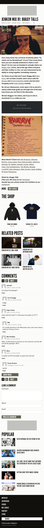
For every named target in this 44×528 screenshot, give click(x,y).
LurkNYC (5, 169)
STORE (4, 514)
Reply (3, 293)
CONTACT (4, 511)
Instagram (6, 184)
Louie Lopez (12, 162)
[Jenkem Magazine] (22, 2)
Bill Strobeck (25, 159)
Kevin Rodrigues (10, 172)
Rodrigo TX (6, 164)
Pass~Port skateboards (11, 167)
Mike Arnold (25, 169)
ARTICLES (5, 498)
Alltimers (36, 162)
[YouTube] (40, 514)
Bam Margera (14, 169)
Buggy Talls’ (6, 67)
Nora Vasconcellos (25, 162)
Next (12, 280)
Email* (4, 409)
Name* (4, 403)
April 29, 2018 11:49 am (14, 324)
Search (3, 518)
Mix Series (13, 188)
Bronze (4, 81)
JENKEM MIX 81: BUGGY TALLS (20, 19)
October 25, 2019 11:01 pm (15, 365)
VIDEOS (4, 504)
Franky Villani (28, 164)
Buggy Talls (16, 22)
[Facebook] (29, 514)
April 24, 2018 (6, 22)
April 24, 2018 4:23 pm (13, 312)
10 (33, 22)
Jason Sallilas (36, 169)
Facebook (26, 180)
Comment (5, 389)
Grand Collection (17, 81)
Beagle (32, 167)
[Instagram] (35, 514)
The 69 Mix (24, 167)
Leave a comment (9, 385)
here (13, 98)
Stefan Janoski (17, 164)
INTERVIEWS (5, 501)
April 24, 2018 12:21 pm (13, 287)
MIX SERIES (26, 22)
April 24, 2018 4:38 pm (13, 338)
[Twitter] (32, 514)
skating (21, 83)
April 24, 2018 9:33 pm (13, 353)
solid (16, 83)
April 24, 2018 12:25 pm (14, 300)
